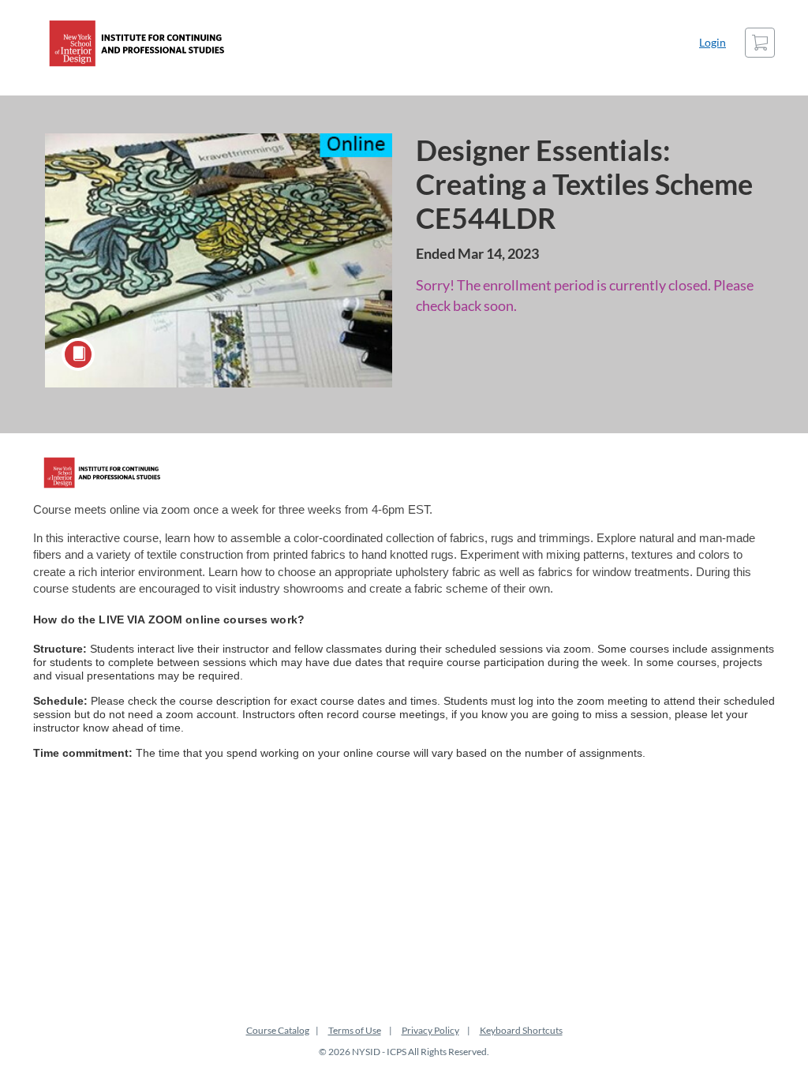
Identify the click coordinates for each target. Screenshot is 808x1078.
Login (712, 42)
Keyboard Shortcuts (521, 1030)
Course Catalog (277, 1030)
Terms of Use (354, 1030)
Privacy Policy (430, 1030)
